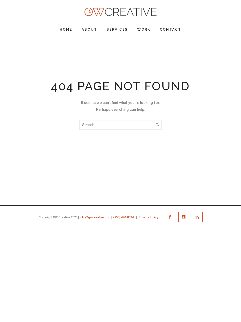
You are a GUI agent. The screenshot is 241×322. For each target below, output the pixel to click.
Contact (170, 29)
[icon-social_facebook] (171, 217)
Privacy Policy (148, 217)
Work (143, 29)
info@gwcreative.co (94, 217)
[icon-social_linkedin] (197, 217)
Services (117, 29)
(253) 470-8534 (123, 217)
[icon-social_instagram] (184, 217)
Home (66, 29)
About (89, 29)
